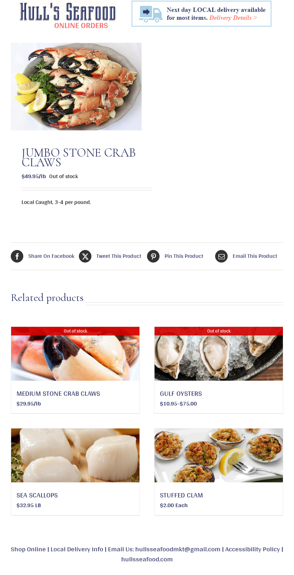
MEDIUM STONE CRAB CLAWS (58, 393)
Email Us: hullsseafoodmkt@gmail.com (164, 549)
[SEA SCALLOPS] (75, 455)
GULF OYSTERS (181, 393)
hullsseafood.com (147, 559)
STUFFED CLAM (181, 494)
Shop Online (28, 549)
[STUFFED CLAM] (219, 455)
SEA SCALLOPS (37, 494)
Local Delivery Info (77, 549)
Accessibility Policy (252, 549)
